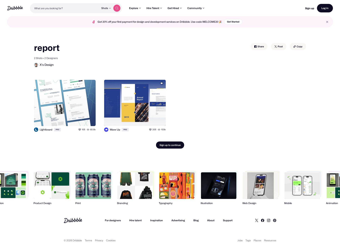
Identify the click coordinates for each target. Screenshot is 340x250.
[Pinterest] (274, 220)
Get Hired (173, 8)
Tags (248, 240)
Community (194, 8)
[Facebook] (262, 220)
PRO (57, 129)
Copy (299, 46)
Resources (270, 240)
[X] (256, 220)
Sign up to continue (170, 145)
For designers (113, 220)
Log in (324, 8)
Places (257, 240)
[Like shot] (89, 119)
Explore (133, 8)
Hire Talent (152, 8)
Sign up (309, 8)
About (210, 220)
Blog (196, 220)
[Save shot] (82, 119)
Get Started (233, 21)
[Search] (116, 8)
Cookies (110, 240)
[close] (327, 22)
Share (260, 46)
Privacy (99, 240)
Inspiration (156, 220)
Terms (88, 240)
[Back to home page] (15, 8)
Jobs (240, 240)
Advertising (178, 220)
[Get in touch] (75, 119)
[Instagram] (268, 220)
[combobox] (64, 8)
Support (228, 220)
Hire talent (135, 220)
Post (280, 46)
